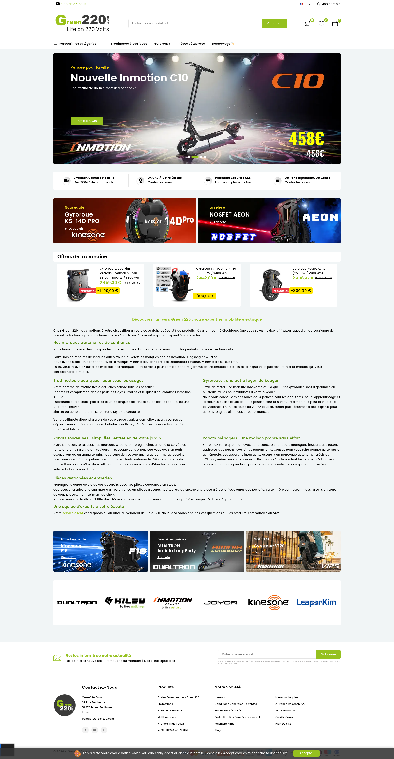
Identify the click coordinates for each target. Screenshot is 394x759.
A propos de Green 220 (290, 704)
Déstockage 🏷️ (223, 43)
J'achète (163, 557)
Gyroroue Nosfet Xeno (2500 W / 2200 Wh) (309, 271)
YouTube (94, 730)
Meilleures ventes (169, 717)
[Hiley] (125, 602)
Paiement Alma (225, 724)
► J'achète (218, 222)
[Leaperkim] (316, 602)
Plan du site (283, 724)
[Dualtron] (77, 602)
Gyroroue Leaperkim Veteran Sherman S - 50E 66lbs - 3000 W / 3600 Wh (119, 273)
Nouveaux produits (170, 710)
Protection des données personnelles (239, 717)
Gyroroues (162, 43)
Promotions (165, 704)
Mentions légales (286, 697)
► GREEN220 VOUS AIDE (173, 730)
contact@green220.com (98, 719)
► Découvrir (74, 228)
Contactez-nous (160, 182)
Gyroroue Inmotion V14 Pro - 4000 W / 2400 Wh (216, 271)
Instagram (104, 730)
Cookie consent (285, 717)
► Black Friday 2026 (171, 724)
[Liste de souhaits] (321, 23)
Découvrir (68, 557)
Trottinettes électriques (129, 43)
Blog (218, 730)
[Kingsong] (268, 602)
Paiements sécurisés (228, 710)
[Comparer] (307, 23)
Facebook (85, 730)
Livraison (221, 697)
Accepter (306, 753)
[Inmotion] (173, 602)
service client (73, 513)
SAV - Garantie (285, 710)
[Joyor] (220, 602)
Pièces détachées (191, 43)
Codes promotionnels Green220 (178, 697)
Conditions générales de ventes (236, 704)
